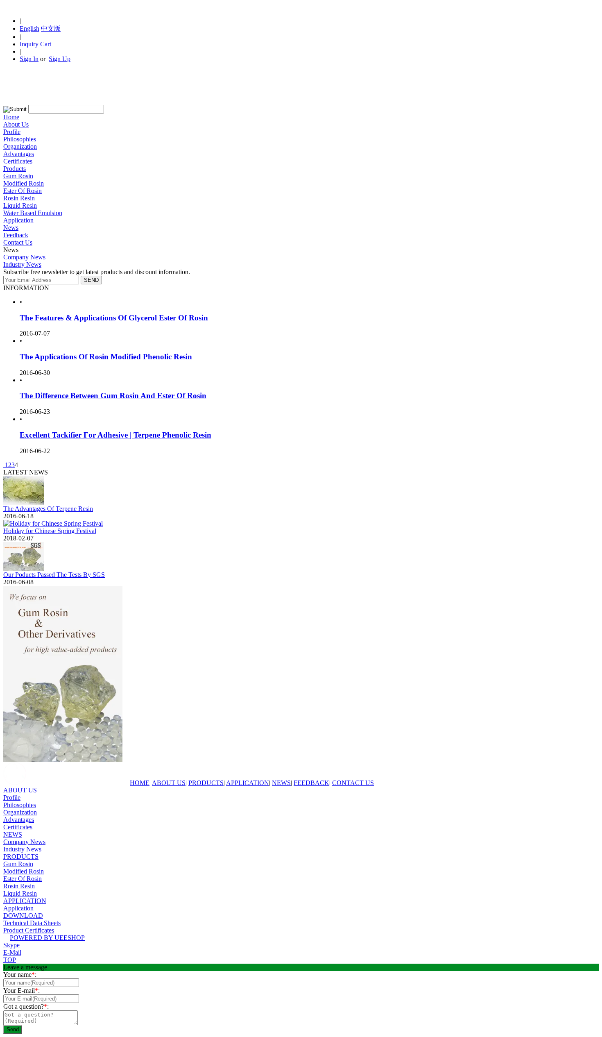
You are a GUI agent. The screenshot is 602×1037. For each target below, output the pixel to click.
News (10, 227)
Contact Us (17, 242)
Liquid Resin (20, 205)
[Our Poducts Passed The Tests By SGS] (23, 568)
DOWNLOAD (23, 915)
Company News (24, 257)
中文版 (51, 28)
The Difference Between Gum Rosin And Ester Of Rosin (113, 395)
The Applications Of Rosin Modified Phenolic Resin (106, 356)
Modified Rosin (23, 183)
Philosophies (19, 139)
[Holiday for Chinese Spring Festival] (53, 523)
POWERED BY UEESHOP (47, 937)
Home (11, 116)
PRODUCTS (206, 782)
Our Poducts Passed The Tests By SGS (54, 574)
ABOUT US (169, 782)
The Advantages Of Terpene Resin (48, 508)
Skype (11, 945)
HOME (139, 782)
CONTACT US (353, 782)
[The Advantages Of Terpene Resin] (23, 502)
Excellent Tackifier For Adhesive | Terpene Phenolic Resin (115, 435)
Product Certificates (28, 930)
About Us (16, 124)
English (29, 28)
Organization (20, 146)
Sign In (29, 58)
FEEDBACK (311, 782)
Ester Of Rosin (22, 190)
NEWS (281, 782)
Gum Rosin (18, 175)
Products (14, 168)
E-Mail (12, 952)
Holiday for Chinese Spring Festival (49, 530)
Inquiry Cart (35, 44)
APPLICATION (247, 782)
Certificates (17, 161)
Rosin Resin (19, 198)
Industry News (22, 264)
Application (18, 220)
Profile (11, 131)
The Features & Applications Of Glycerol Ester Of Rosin (114, 317)
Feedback (15, 234)
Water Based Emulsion (32, 212)
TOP (9, 959)
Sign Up (59, 58)
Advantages (18, 153)
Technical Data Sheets (32, 922)
